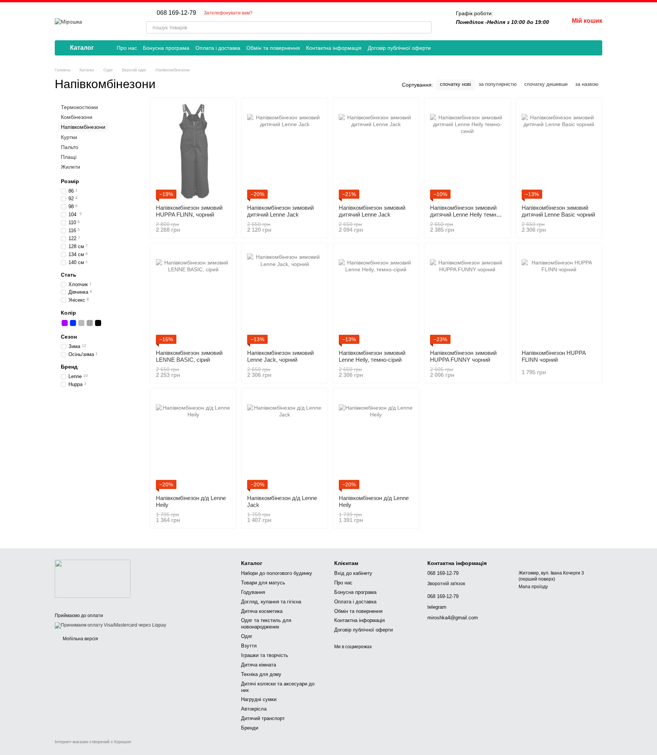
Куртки (69, 137)
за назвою (586, 84)
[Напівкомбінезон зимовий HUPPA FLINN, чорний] (193, 151)
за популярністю (498, 84)
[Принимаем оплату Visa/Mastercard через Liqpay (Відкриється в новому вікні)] (110, 625)
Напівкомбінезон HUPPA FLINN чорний (554, 356)
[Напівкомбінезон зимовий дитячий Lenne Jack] (284, 151)
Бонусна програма (166, 48)
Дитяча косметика (261, 611)
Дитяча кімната (258, 665)
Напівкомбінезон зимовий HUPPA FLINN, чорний (189, 211)
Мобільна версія (80, 638)
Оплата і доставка (217, 48)
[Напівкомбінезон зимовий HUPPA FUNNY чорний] (467, 296)
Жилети (70, 167)
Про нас (127, 48)
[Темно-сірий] (90, 323)
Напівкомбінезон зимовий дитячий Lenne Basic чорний (558, 211)
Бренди (249, 728)
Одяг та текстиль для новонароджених (266, 623)
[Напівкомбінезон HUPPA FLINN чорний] (559, 296)
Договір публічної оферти (399, 48)
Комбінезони (76, 117)
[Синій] (73, 323)
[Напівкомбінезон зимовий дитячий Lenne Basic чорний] (559, 151)
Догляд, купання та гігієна (271, 602)
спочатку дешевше (546, 84)
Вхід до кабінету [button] (353, 573)
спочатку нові (455, 84)
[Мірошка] (92, 578)
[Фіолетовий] (64, 323)
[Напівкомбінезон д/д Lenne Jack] (284, 441)
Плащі (68, 157)
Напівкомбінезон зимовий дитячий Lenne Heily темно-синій (465, 214)
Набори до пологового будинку (276, 573)
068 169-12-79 (176, 13)
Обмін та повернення (273, 48)
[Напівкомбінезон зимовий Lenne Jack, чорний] (284, 296)
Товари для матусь (263, 583)
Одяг (246, 636)
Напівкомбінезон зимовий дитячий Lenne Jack (280, 211)
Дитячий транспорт (263, 718)
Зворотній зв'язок (446, 583)
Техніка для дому (261, 674)
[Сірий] (81, 323)
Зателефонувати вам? (228, 13)
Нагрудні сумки (258, 699)
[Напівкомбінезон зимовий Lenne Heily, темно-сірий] (376, 296)
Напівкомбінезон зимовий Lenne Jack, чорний (280, 356)
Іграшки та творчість (264, 655)
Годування (253, 592)
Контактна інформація (334, 48)
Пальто (69, 147)
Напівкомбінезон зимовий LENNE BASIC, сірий (189, 356)
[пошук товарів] (425, 27)
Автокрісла (254, 709)
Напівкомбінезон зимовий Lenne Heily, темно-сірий (372, 356)
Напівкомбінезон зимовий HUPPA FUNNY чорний (463, 356)
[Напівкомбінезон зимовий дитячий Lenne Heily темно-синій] (467, 151)
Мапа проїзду (533, 586)
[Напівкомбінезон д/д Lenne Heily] (193, 441)
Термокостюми (79, 107)
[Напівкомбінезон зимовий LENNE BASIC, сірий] (193, 296)
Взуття (249, 646)
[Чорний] (98, 323)
